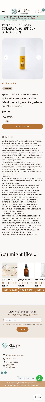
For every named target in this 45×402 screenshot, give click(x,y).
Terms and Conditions (11, 385)
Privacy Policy (25, 385)
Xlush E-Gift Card (8, 279)
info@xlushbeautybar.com (15, 355)
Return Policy (36, 385)
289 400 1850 (11, 358)
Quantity (8, 116)
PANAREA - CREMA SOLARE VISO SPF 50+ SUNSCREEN (18, 28)
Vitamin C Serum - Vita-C (24, 280)
